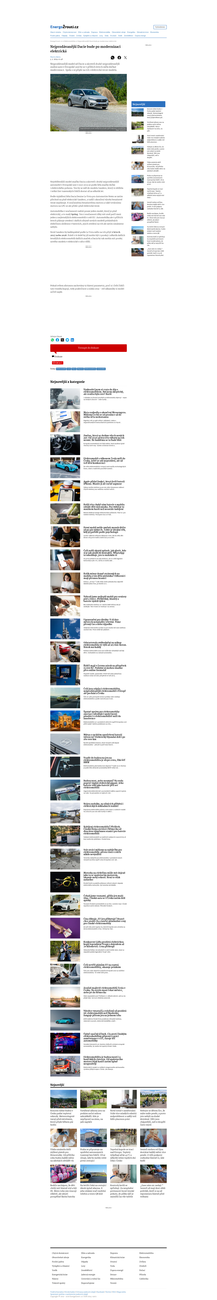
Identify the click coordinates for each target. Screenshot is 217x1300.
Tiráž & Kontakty (57, 1292)
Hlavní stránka (55, 32)
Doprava (94, 32)
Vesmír (113, 1283)
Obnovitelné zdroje (119, 32)
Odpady (64, 36)
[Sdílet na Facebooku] (119, 58)
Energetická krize (59, 1274)
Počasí (142, 1270)
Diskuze (58, 356)
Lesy (101, 36)
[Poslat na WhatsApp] (113, 58)
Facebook (100, 1292)
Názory (55, 1278)
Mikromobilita (116, 1278)
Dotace (113, 1274)
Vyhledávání (160, 27)
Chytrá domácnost (69, 32)
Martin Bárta (55, 57)
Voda (106, 36)
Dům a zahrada (84, 32)
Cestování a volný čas (90, 1278)
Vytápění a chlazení (90, 36)
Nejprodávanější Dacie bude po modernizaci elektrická (96, 41)
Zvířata (78, 36)
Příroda (142, 1274)
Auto (68, 369)
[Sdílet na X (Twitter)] (125, 58)
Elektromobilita (104, 32)
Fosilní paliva (55, 36)
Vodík (120, 36)
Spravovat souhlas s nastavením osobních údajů (69, 1294)
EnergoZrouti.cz (56, 41)
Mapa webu (121, 1292)
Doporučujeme (87, 1283)
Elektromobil (61, 369)
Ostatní (72, 36)
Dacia (74, 369)
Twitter (108, 1292)
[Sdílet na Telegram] (67, 340)
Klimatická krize (143, 32)
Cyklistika (143, 1278)
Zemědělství (128, 36)
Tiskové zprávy (58, 1283)
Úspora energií (140, 36)
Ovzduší (113, 36)
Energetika (131, 32)
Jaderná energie (88, 1274)
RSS (114, 1292)
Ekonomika (154, 32)
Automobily (101, 369)
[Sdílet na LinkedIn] (72, 340)
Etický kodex (70, 1292)
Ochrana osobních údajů (85, 1292)
